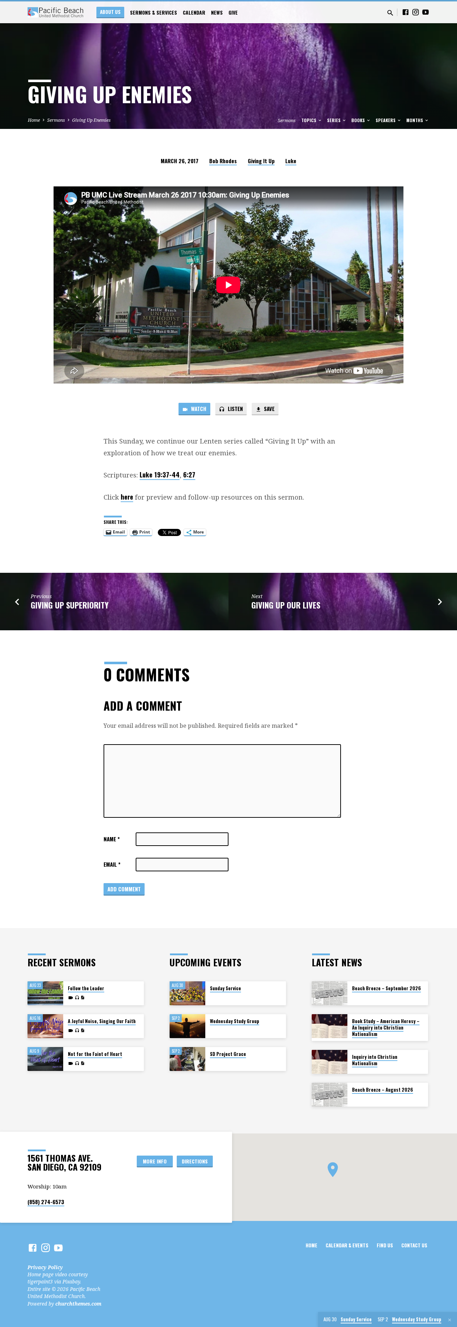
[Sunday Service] (187, 993)
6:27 (189, 474)
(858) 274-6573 (45, 1202)
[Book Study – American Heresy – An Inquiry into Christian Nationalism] (329, 1026)
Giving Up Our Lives (285, 605)
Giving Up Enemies (91, 120)
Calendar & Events (347, 1245)
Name (112, 839)
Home (34, 120)
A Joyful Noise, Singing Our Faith (102, 1021)
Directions (195, 1161)
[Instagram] (416, 12)
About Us (110, 11)
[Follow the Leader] (45, 993)
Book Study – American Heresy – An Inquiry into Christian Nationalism (386, 1027)
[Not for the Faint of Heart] (45, 1059)
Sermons (56, 120)
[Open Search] (390, 12)
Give (233, 12)
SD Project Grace (228, 1054)
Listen (234, 408)
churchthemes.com (78, 1303)
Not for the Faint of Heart (95, 1054)
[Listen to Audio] (77, 998)
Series (334, 120)
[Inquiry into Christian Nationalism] (329, 1062)
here (127, 496)
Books (358, 120)
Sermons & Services (153, 12)
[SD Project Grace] (187, 1059)
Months (415, 120)
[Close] (449, 1320)
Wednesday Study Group (234, 1021)
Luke (290, 161)
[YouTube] (426, 12)
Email (112, 864)
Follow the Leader (86, 988)
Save (268, 408)
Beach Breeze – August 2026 (382, 1089)
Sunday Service (225, 988)
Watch (198, 408)
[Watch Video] (71, 998)
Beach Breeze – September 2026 (386, 988)
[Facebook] (406, 12)
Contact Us (414, 1245)
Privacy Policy (45, 1267)
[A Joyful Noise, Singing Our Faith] (45, 1026)
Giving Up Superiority (70, 605)
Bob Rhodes (223, 161)
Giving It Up (261, 161)
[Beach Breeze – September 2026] (329, 993)
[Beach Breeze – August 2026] (329, 1095)
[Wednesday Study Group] (187, 1026)
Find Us (385, 1245)
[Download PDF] (82, 998)
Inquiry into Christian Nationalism (374, 1060)
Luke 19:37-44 (160, 474)
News (217, 12)
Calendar (194, 12)
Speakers (386, 120)
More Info (155, 1161)
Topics (309, 120)
